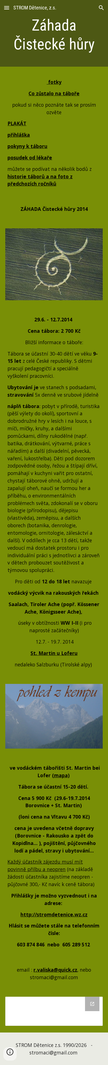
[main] (54, 35)
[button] (6, 7)
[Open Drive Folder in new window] (92, 1004)
